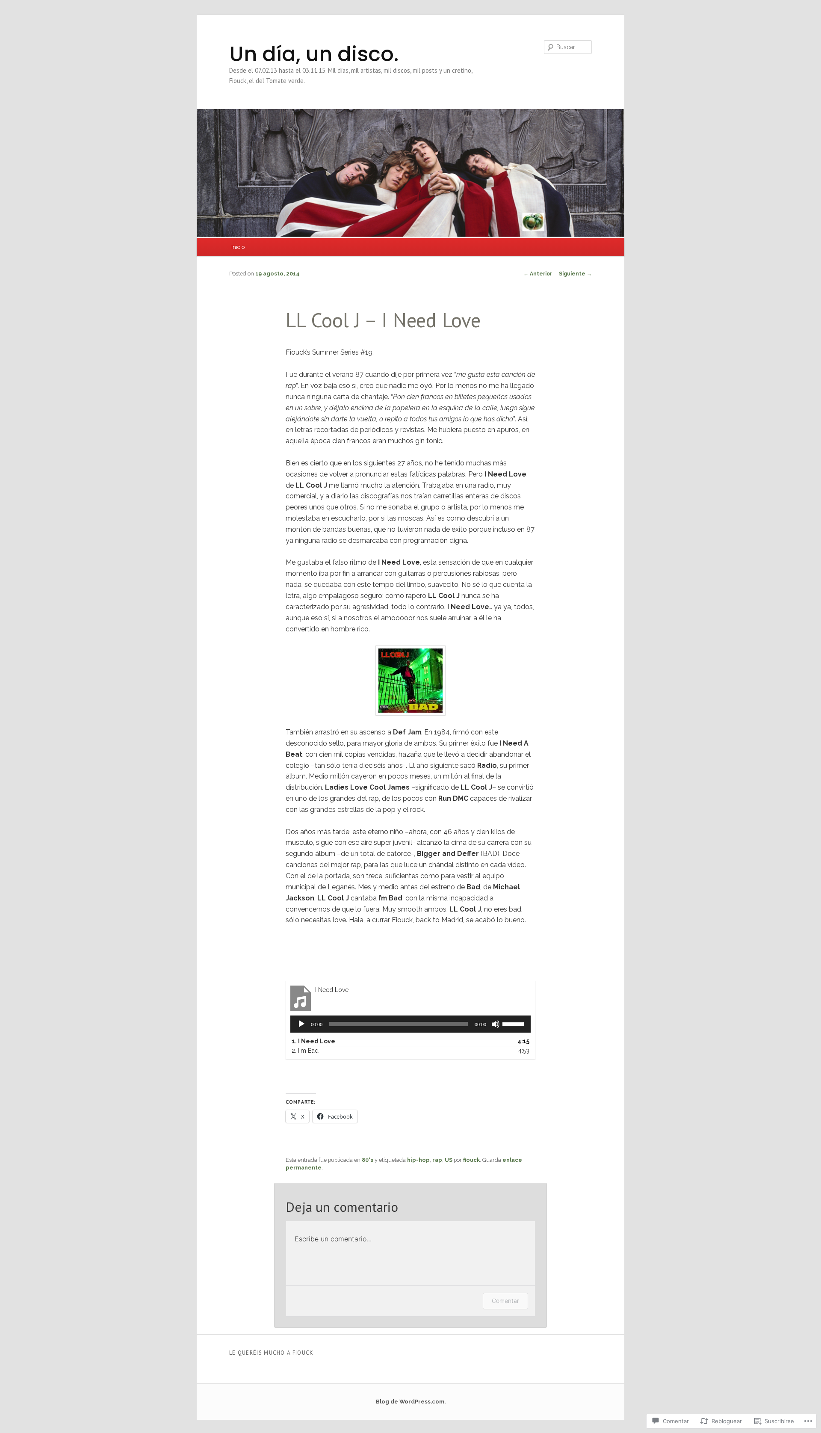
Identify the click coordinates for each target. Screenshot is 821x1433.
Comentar (505, 1300)
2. (305, 1050)
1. (313, 1041)
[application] (410, 1024)
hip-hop (418, 1160)
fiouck (471, 1160)
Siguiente (575, 274)
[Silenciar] (495, 1024)
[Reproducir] (301, 1024)
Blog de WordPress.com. (411, 1401)
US (448, 1160)
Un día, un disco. (314, 54)
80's (367, 1160)
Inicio (238, 247)
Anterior (537, 274)
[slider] (514, 1023)
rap (437, 1160)
